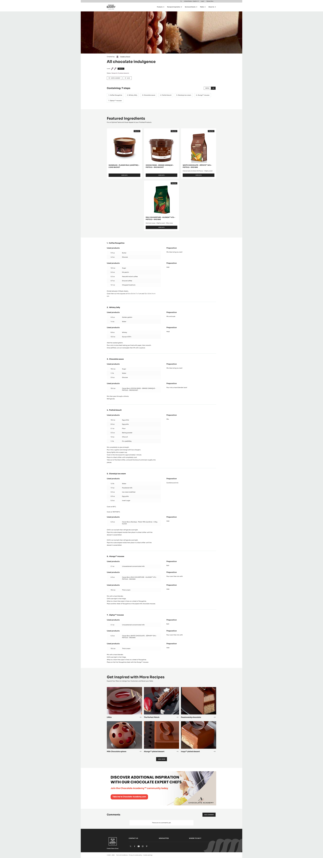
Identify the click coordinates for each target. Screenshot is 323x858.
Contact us (133, 838)
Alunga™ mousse (203, 95)
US (213, 88)
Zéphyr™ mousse (116, 100)
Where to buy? (195, 838)
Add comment (209, 814)
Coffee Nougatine (116, 95)
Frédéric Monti (125, 57)
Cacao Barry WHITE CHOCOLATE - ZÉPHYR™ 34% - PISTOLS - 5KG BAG (139, 636)
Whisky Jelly (133, 95)
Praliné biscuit (167, 95)
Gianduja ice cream (184, 95)
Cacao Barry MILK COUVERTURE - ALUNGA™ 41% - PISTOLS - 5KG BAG (139, 578)
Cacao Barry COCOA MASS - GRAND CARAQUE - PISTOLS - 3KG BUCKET (139, 389)
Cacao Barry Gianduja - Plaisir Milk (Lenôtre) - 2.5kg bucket (139, 523)
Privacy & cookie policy (135, 855)
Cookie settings (147, 855)
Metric (207, 88)
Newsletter (164, 838)
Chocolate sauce (149, 95)
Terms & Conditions (122, 855)
